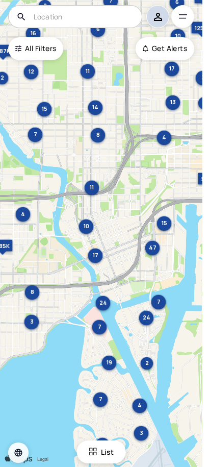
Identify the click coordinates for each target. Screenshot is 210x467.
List (107, 452)
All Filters (40, 48)
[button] (18, 453)
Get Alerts (169, 48)
